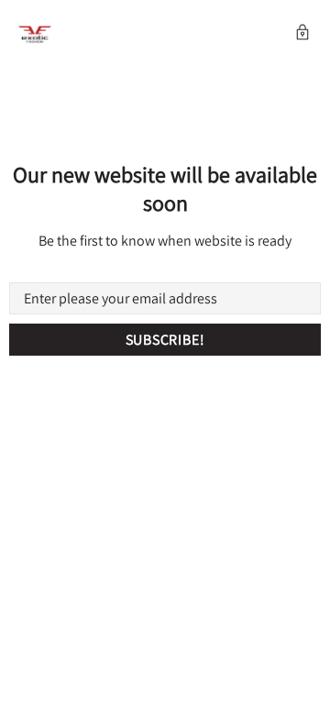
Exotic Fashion (34, 34)
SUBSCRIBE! (165, 339)
